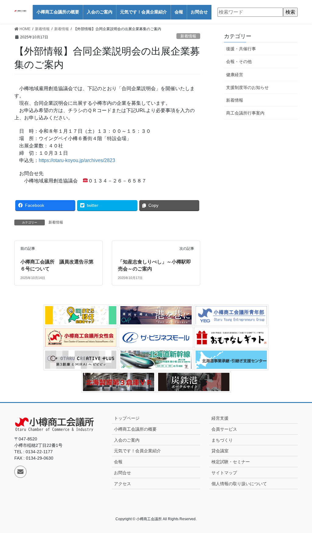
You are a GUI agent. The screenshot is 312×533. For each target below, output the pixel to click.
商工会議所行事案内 (245, 113)
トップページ (127, 418)
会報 (118, 461)
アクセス (122, 483)
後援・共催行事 (241, 48)
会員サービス (224, 429)
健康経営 (234, 74)
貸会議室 (220, 450)
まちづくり (222, 440)
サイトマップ (224, 472)
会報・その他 (239, 61)
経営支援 (220, 418)
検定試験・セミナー (230, 461)
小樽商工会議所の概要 (135, 429)
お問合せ (122, 472)
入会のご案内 (127, 440)
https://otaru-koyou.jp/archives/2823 (77, 160)
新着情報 (188, 36)
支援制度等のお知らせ (247, 87)
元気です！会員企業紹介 (137, 450)
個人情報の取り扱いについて (239, 483)
